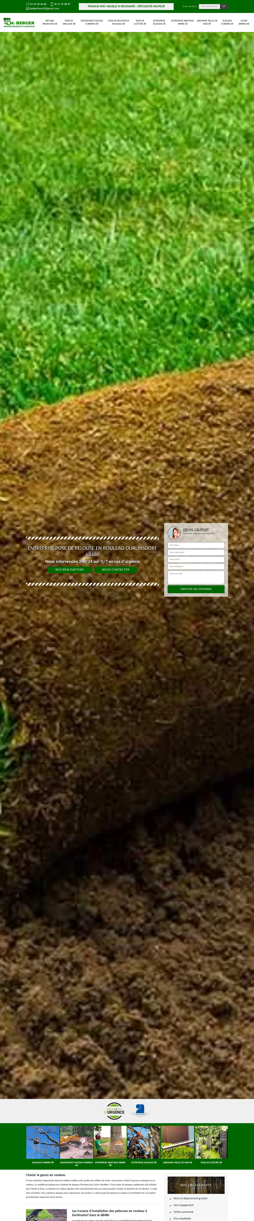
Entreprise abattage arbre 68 (182, 22)
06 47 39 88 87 (62, 4)
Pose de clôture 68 (140, 22)
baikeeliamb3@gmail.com (44, 8)
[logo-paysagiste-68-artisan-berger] (19, 22)
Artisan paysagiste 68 (50, 22)
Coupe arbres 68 (243, 22)
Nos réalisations (69, 569)
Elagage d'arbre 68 (227, 22)
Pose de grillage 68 (69, 22)
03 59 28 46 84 (38, 4)
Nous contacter (116, 569)
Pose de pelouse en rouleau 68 (118, 22)
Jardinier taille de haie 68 (207, 22)
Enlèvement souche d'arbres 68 (92, 22)
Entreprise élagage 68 (159, 22)
